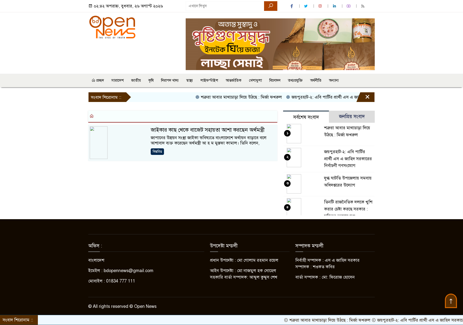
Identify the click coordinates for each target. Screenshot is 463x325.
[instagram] (321, 6)
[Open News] (112, 26)
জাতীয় (136, 80)
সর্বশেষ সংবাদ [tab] (306, 117)
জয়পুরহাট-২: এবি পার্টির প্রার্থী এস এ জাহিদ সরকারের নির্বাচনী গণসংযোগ (343, 97)
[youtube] (349, 6)
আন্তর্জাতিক (233, 80)
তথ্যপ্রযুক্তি (295, 80)
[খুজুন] (270, 6)
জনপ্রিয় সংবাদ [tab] (352, 117)
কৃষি (151, 80)
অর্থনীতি (315, 80)
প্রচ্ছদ (99, 80)
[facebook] (292, 6)
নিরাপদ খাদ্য (170, 80)
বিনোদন (274, 80)
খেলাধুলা (255, 80)
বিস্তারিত (157, 152)
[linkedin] (335, 6)
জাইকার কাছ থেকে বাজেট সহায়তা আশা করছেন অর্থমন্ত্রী (208, 129)
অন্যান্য (334, 80)
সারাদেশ (117, 80)
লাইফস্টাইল (209, 80)
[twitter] (306, 6)
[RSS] (363, 6)
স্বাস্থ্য (189, 80)
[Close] (363, 98)
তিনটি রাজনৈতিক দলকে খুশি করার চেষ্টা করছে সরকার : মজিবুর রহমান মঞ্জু (348, 209)
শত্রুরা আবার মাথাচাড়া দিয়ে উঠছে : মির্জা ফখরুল (232, 97)
